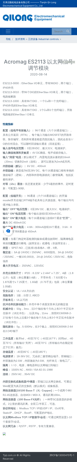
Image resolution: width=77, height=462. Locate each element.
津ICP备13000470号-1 (62, 455)
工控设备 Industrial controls (43, 39)
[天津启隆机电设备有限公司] (36, 17)
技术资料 (20, 39)
